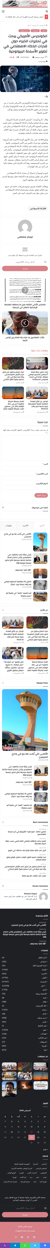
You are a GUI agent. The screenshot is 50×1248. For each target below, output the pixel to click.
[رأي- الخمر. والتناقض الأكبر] (9, 1089)
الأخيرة (25, 525)
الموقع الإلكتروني (42, 483)
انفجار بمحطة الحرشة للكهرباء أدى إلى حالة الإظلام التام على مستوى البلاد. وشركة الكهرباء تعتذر (13, 405)
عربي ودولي (24, 31)
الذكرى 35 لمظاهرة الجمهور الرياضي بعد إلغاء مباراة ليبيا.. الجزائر (17, 583)
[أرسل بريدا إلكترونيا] (33, 57)
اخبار (29, 25)
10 (31, 1127)
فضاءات (44, 1034)
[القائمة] (3, 11)
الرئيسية (42, 25)
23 (38, 1137)
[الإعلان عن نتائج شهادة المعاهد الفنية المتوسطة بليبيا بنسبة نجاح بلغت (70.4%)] (37, 393)
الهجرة (21, 1173)
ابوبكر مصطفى (39, 57)
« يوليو (45, 1149)
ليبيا (45, 1050)
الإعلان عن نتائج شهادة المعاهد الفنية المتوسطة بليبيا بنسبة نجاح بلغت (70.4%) (38, 405)
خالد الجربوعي (41, 1006)
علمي (44, 1022)
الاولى (44, 978)
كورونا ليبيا (43, 1182)
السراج (35, 1164)
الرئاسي (44, 1164)
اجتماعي (43, 962)
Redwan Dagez (30, 893)
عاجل (44, 1014)
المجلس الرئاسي (41, 1168)
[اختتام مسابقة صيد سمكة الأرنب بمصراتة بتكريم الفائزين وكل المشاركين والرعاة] (9, 1076)
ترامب (45, 1177)
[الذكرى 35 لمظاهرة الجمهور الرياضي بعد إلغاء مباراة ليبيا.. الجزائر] (40, 585)
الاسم (45, 464)
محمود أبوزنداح (25, 1182)
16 (38, 1132)
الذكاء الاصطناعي (37, 208)
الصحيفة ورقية (41, 994)
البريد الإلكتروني (42, 474)
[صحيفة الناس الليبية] (25, 4)
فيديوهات (43, 1042)
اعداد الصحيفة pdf (40, 966)
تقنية (45, 998)
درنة (31, 1177)
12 (18, 1127)
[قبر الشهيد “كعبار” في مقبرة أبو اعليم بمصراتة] (40, 596)
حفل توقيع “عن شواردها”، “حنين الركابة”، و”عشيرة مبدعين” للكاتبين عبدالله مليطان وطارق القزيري (13, 666)
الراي (45, 990)
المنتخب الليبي (32, 1173)
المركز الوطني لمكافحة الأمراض (21, 1168)
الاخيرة (44, 974)
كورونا (44, 1046)
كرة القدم (23, 1177)
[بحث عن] (47, 11)
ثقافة (45, 1002)
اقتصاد (44, 970)
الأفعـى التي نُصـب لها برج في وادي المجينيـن (17, 535)
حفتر (37, 1177)
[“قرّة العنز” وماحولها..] (40, 573)
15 (45, 1132)
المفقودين (43, 1173)
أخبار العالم (42, 958)
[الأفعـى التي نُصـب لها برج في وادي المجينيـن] (40, 542)
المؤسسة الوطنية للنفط (22, 1164)
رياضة (44, 1010)
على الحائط (42, 1026)
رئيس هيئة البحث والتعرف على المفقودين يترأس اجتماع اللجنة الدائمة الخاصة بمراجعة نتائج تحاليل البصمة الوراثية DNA (18, 559)
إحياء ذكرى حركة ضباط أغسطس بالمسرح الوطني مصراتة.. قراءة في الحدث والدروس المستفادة (38, 375)
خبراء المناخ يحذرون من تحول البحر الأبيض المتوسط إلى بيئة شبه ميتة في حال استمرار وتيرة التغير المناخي (13, 375)
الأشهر (41, 525)
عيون (45, 1030)
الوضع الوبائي (11, 1173)
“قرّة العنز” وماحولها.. (23, 570)
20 (12, 1132)
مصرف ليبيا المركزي (10, 1182)
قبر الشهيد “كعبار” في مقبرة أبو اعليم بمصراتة (18, 594)
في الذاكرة (42, 1038)
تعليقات (9, 525)
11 (25, 1127)
